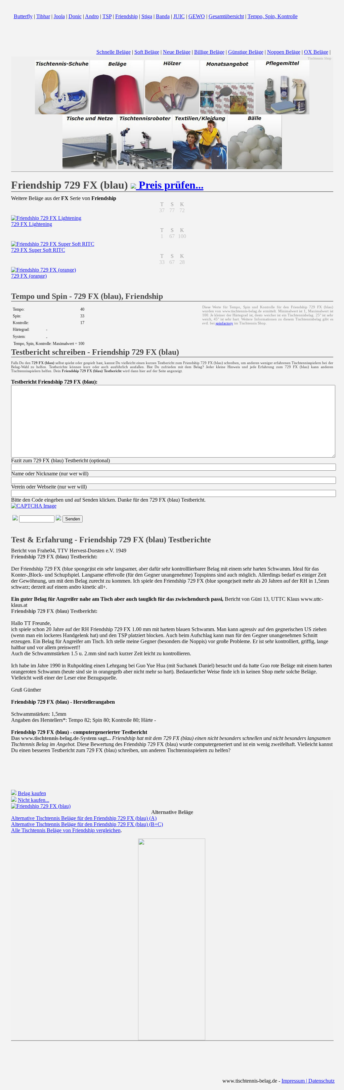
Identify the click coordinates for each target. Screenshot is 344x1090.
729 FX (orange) (29, 276)
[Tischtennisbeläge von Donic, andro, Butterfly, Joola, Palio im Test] (172, 34)
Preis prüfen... (170, 185)
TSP (107, 16)
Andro (92, 16)
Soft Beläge (146, 52)
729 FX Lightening (31, 224)
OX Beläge (316, 52)
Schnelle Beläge (113, 52)
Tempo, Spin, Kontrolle (273, 16)
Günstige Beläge (245, 52)
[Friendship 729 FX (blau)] (41, 806)
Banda (163, 16)
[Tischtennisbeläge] (117, 113)
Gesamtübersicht (226, 16)
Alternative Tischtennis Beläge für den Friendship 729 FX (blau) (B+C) (87, 824)
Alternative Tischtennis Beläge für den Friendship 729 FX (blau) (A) (84, 818)
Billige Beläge (209, 52)
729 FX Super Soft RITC (38, 250)
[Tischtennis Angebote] (227, 113)
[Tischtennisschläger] (172, 113)
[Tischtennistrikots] (200, 168)
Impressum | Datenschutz (308, 1081)
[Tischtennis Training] (145, 168)
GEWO (196, 16)
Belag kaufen (32, 793)
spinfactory (224, 323)
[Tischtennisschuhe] (62, 113)
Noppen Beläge (283, 52)
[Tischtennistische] (89, 168)
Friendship (126, 16)
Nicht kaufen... (33, 800)
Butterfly (23, 16)
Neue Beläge (176, 52)
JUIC (179, 16)
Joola (59, 16)
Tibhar (43, 16)
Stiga (146, 16)
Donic (75, 16)
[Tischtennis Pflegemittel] (282, 113)
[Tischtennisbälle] (255, 168)
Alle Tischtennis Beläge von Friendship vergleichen (66, 830)
